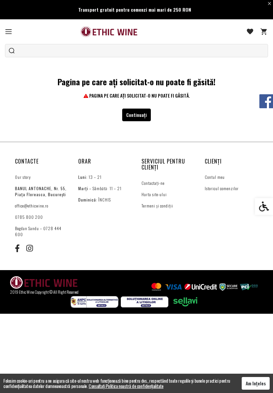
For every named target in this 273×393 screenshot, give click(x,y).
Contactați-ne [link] (152, 183)
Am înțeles (256, 383)
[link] (8, 31)
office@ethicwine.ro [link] (31, 205)
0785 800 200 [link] (29, 217)
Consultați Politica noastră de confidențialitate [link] (126, 385)
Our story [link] (23, 177)
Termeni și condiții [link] (157, 205)
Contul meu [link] (215, 177)
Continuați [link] (136, 114)
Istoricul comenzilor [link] (222, 188)
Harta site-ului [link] (154, 194)
